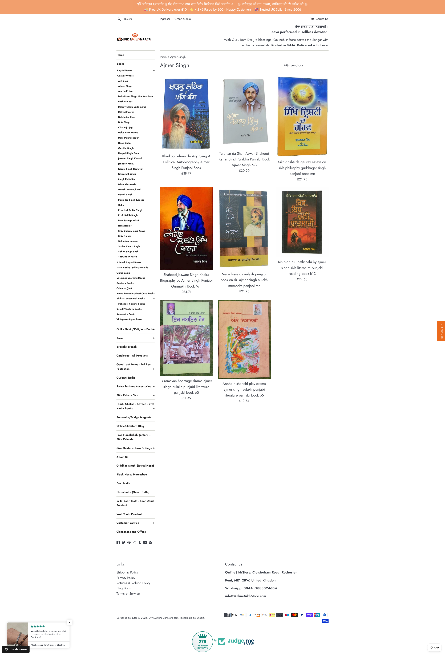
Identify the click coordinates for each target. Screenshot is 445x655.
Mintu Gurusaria (127, 184)
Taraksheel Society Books (130, 303)
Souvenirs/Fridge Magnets (133, 417)
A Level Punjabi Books (128, 262)
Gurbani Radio (125, 378)
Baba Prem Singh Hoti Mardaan (135, 96)
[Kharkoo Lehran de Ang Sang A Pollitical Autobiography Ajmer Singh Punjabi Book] (186, 113)
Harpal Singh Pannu (129, 153)
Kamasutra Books (125, 314)
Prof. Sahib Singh (128, 215)
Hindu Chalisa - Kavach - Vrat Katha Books (135, 406)
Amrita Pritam (125, 91)
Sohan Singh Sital (128, 251)
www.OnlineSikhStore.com (163, 618)
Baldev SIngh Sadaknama (132, 106)
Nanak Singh (125, 194)
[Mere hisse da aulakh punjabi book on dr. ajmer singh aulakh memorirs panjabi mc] (244, 228)
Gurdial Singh (126, 148)
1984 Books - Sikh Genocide (132, 267)
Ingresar (165, 19)
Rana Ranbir (125, 225)
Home (120, 55)
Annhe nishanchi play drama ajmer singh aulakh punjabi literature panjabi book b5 (244, 389)
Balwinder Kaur (126, 117)
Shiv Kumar (124, 236)
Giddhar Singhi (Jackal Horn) (135, 466)
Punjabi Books (135, 70)
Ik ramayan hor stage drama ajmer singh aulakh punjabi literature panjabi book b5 (186, 386)
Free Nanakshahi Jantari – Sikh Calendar (133, 437)
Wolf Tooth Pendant (129, 514)
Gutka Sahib (123, 272)
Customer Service (135, 523)
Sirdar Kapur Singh (129, 246)
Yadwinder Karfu (127, 256)
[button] (69, 622)
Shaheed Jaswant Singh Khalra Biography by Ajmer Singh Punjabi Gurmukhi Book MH (186, 280)
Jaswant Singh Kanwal (130, 158)
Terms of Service (128, 593)
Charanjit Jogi (125, 127)
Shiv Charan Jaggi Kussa (131, 231)
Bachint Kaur (125, 101)
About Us (122, 457)
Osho (121, 205)
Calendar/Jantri (125, 288)
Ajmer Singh (125, 86)
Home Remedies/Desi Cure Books (135, 293)
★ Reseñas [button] (442, 331)
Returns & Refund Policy (133, 583)
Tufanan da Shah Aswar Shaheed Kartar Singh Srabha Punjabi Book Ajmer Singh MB (244, 159)
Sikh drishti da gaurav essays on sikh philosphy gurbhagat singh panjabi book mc (302, 167)
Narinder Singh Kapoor (131, 199)
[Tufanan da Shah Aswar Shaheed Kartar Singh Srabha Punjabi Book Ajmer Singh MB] (244, 112)
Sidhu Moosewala (127, 241)
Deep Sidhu (124, 143)
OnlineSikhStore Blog (130, 426)
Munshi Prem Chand (129, 189)
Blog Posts (123, 588)
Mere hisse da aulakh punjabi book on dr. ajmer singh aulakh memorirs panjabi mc (244, 280)
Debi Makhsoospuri (129, 137)
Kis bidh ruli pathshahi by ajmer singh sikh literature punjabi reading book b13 (302, 267)
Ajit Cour (123, 81)
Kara (135, 338)
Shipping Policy (127, 572)
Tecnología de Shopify (192, 618)
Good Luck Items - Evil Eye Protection (135, 366)
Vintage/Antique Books (129, 319)
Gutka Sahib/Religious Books (135, 329)
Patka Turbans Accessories (135, 386)
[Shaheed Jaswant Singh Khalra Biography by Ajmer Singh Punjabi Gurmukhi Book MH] (186, 228)
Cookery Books (125, 283)
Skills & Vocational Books (135, 298)
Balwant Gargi (126, 112)
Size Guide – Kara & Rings (135, 448)
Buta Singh (124, 122)
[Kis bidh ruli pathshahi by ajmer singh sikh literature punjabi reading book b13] (302, 222)
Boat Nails (123, 483)
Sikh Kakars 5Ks (135, 395)
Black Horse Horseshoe (131, 474)
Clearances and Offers (131, 532)
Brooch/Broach (126, 347)
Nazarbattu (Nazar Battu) (132, 492)
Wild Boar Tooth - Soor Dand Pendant (135, 503)
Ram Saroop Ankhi (128, 220)
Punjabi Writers (135, 75)
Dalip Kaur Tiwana (128, 132)
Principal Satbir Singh (130, 210)
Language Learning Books (135, 278)
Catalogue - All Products (132, 356)
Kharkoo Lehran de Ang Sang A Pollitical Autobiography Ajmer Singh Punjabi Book (186, 161)
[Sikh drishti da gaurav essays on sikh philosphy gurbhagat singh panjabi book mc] (302, 116)
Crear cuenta (183, 19)
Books (135, 64)
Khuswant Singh (127, 174)
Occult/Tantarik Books (128, 309)
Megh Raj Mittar (127, 179)
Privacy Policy (125, 577)
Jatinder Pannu (126, 163)
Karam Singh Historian (130, 169)
